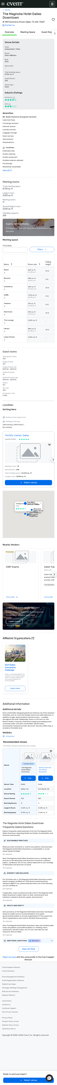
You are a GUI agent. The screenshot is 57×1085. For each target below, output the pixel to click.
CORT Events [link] (12, 567)
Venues (7, 10)
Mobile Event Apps (9, 984)
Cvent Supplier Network (11, 967)
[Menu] (3, 4)
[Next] (54, 33)
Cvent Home (6, 1001)
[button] (24, 249)
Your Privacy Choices (10, 1012)
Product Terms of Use (10, 1021)
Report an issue (9, 957)
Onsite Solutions (8, 971)
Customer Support (9, 1008)
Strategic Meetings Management (14, 988)
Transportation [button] (49, 585)
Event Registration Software (13, 980)
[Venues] (52, 4)
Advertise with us (9, 1029)
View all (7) (7, 170)
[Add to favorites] (53, 19)
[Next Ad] (53, 460)
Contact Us (6, 1004)
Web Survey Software (10, 991)
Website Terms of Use (10, 1025)
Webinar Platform (8, 995)
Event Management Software (13, 977)
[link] (20, 557)
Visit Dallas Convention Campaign (10, 667)
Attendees (7, 246)
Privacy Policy (7, 1018)
